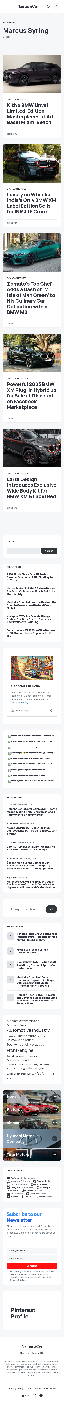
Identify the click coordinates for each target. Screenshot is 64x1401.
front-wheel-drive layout (25, 1056)
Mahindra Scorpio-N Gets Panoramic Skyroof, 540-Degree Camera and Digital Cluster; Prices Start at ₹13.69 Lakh (36, 982)
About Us (25, 1353)
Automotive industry (28, 1030)
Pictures (21, 99)
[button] (6, 6)
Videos (30, 378)
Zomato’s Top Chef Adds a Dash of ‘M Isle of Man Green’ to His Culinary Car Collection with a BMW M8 (31, 298)
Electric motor (26, 1036)
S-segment (38, 1064)
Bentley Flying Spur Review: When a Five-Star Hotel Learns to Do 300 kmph (31, 848)
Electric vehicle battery (20, 1040)
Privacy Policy (15, 1389)
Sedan (46, 1064)
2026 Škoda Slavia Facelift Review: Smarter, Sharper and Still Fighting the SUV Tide (30, 577)
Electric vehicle (43, 1036)
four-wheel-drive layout (25, 1044)
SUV (41, 1073)
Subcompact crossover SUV (21, 1073)
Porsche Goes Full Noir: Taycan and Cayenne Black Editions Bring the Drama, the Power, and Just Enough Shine (37, 999)
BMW (9, 99)
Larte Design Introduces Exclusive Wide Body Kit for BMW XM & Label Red (31, 488)
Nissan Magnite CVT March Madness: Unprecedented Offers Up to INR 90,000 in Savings (32, 830)
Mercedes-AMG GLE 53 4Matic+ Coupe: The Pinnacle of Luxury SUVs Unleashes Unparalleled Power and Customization (31, 884)
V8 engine (11, 1078)
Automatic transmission (23, 1021)
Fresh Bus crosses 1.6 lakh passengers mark (32, 951)
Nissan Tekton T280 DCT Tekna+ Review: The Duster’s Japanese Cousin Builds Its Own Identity (31, 591)
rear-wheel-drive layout (19, 1064)
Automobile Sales (16, 1024)
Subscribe (32, 1265)
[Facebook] (41, 1395)
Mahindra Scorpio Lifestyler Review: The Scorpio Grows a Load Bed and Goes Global (31, 605)
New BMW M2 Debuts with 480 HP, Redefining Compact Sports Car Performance (37, 965)
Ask (51, 909)
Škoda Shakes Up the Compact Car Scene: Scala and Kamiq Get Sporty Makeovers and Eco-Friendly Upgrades (30, 865)
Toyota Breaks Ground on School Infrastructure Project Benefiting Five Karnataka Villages (37, 936)
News (14, 99)
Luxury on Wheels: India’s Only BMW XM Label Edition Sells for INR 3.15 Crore (31, 203)
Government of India (18, 1060)
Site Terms (50, 1389)
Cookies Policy (34, 1389)
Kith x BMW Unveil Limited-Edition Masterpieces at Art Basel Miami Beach (30, 114)
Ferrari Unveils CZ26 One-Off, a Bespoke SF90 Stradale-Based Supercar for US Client (31, 633)
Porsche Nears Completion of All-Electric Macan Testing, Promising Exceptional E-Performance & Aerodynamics (32, 811)
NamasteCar (27, 6)
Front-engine (20, 1050)
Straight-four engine (30, 1068)
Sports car (11, 1068)
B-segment (11, 1036)
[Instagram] (34, 1395)
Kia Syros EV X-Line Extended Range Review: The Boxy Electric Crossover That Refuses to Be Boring (29, 619)
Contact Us (38, 1353)
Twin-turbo (50, 1074)
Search (11, 541)
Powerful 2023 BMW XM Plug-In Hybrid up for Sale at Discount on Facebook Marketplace (31, 395)
